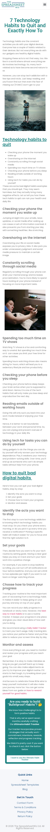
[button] (13, 5)
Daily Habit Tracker (36, 628)
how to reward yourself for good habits (22, 692)
